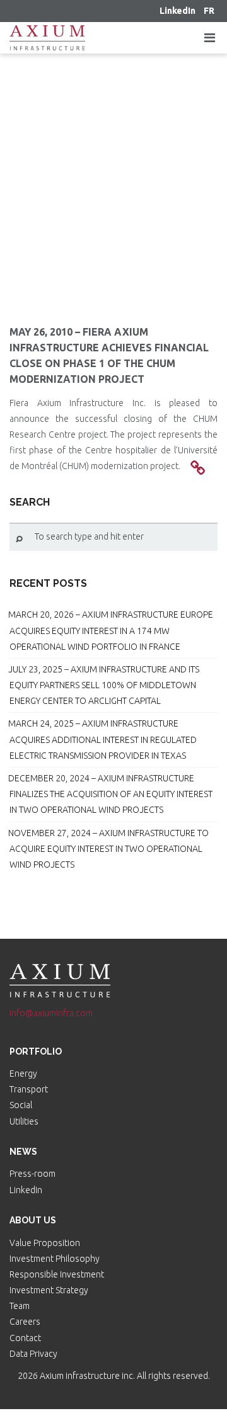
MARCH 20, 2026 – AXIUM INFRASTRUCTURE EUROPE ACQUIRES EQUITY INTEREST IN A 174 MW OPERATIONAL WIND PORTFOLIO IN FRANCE (110, 630)
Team (19, 1306)
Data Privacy (33, 1354)
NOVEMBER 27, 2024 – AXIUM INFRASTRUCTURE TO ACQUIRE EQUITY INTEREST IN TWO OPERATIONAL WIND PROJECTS (108, 849)
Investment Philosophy (54, 1259)
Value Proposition (44, 1243)
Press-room (32, 1174)
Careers (24, 1322)
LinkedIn (25, 1190)
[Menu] (209, 37)
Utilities (23, 1121)
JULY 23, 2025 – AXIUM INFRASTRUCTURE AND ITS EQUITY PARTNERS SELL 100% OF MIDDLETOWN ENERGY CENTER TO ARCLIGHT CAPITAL (103, 685)
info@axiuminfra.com (51, 1013)
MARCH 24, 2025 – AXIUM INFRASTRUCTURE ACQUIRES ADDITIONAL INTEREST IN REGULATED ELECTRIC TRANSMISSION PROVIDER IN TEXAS (102, 739)
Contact (25, 1338)
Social (20, 1105)
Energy (23, 1073)
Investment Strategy (48, 1290)
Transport (28, 1089)
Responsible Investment (56, 1274)
